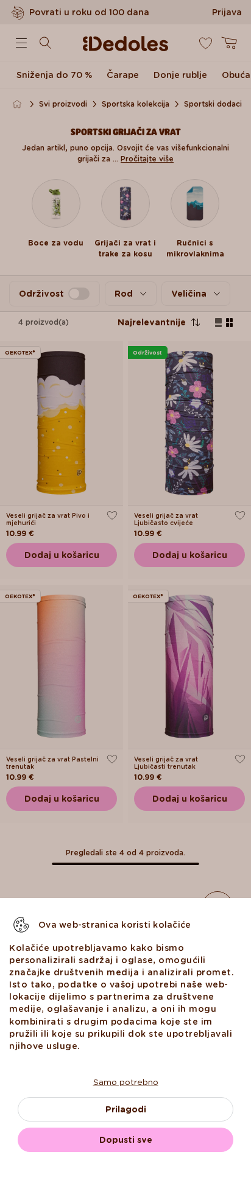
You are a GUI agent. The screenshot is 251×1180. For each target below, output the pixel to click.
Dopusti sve (125, 1140)
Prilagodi (125, 1109)
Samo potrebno (125, 1082)
